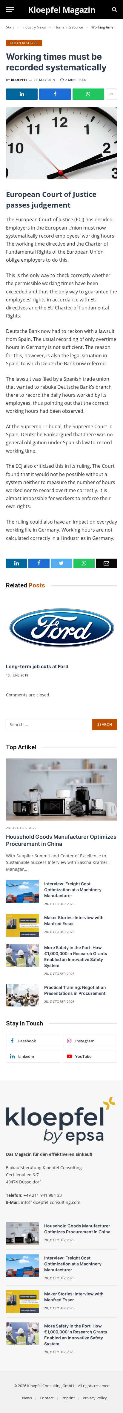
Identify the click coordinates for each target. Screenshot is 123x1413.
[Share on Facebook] (55, 94)
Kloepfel (19, 80)
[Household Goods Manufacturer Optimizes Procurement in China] (61, 789)
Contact (47, 1398)
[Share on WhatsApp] (88, 94)
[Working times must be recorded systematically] (61, 143)
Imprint (68, 1398)
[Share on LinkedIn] (22, 94)
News (27, 1398)
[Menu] (10, 9)
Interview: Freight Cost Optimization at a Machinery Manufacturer (73, 889)
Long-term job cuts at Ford (37, 666)
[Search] (114, 9)
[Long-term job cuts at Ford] (61, 628)
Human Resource (24, 43)
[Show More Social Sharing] (111, 94)
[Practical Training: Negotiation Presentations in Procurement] (22, 995)
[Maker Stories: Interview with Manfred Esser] (22, 925)
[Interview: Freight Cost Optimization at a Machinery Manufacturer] (22, 891)
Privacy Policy (95, 1398)
